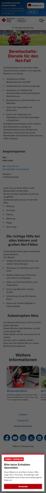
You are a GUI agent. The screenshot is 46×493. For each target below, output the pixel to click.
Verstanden (23, 486)
